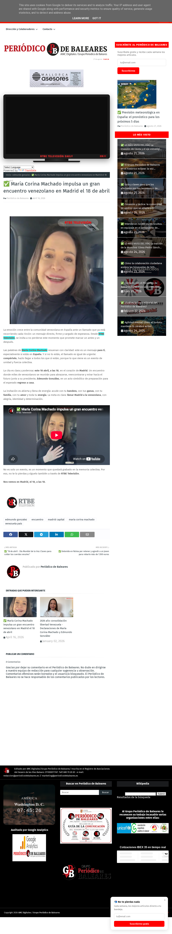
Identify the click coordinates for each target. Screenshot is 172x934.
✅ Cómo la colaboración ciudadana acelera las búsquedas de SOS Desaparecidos (141, 265)
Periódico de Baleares (18, 198)
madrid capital (56, 519)
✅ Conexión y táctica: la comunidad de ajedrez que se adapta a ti (141, 206)
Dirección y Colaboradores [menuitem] (20, 29)
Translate (30, 170)
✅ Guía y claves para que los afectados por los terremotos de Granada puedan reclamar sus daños (142, 186)
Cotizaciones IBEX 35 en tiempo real (143, 847)
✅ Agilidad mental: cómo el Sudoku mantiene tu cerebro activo (141, 324)
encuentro (37, 519)
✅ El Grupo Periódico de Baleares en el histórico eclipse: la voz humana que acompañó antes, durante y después (140, 167)
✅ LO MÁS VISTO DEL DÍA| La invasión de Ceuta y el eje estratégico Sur (142, 147)
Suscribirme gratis (139, 924)
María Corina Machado (34, 350)
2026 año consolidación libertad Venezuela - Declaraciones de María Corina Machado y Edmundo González (56, 628)
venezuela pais (13, 523)
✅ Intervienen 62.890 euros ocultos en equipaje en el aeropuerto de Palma (141, 226)
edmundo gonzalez (21, 175)
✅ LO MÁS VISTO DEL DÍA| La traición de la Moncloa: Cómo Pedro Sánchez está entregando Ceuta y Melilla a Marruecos (142, 245)
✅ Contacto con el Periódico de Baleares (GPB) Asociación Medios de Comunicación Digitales (142, 285)
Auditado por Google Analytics (29, 829)
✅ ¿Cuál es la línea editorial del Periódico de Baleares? (139, 304)
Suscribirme (128, 70)
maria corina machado (82, 519)
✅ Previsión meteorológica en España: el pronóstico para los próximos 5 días (138, 117)
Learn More (80, 18)
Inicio (8, 175)
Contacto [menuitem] (47, 29)
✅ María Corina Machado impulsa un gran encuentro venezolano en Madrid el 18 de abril (19, 626)
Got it (96, 18)
